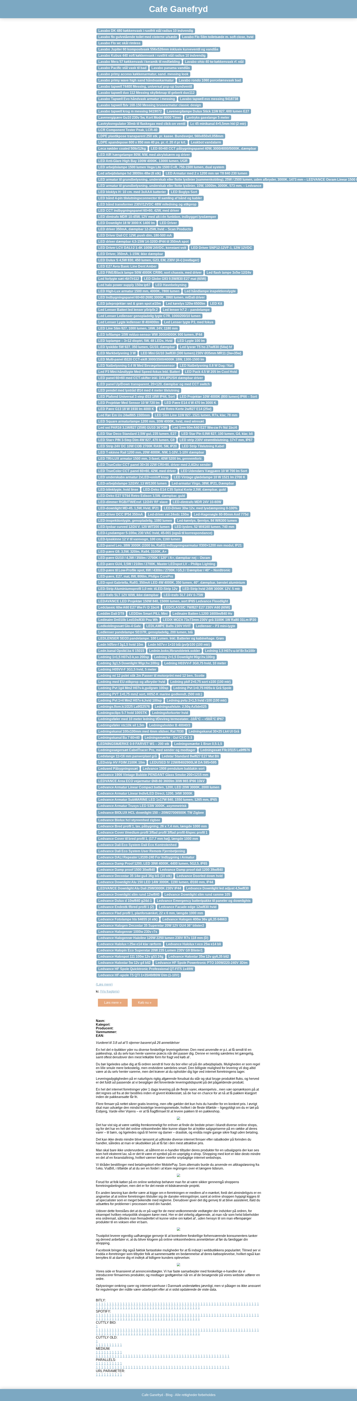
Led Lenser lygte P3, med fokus (188, 322)
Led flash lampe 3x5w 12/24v (229, 272)
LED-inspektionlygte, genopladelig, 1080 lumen (135, 520)
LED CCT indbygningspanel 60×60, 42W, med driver (138, 210)
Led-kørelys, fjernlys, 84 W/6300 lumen (207, 520)
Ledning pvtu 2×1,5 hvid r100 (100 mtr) (196, 700)
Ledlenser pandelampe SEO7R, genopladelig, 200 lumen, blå (145, 632)
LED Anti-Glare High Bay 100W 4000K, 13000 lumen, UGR (143, 161)
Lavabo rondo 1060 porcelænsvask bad (210, 80)
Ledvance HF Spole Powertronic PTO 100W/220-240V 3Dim (202, 962)
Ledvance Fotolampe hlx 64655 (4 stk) (127, 919)
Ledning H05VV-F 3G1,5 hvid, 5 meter (127, 669)
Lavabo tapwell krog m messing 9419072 (130, 111)
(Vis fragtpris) (109, 991)
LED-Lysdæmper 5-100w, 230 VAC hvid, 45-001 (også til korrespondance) (155, 533)
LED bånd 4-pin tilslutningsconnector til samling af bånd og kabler (150, 198)
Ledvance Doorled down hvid (200, 876)
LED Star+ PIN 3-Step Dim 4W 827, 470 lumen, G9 (136, 440)
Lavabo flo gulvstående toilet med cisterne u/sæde (137, 37)
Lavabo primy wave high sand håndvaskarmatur (136, 80)
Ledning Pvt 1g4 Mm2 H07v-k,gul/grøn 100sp (133, 688)
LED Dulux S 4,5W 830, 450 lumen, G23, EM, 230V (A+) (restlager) (148, 260)
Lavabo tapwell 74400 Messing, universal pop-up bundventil (145, 86)
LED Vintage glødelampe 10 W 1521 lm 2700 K (209, 477)
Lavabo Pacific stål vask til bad (122, 68)
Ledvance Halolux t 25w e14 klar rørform (129, 944)
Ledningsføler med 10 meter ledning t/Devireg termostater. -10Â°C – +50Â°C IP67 (161, 719)
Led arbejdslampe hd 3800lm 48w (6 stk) (129, 173)
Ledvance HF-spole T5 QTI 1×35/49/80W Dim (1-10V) (138, 975)
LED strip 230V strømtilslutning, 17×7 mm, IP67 (216, 440)
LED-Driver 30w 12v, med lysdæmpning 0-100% (200, 508)
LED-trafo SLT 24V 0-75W (183, 595)
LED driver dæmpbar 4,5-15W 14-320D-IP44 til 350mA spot (143, 241)
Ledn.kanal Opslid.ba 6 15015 (121, 651)
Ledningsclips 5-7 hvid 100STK (122, 713)
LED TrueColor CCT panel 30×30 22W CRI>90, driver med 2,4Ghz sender (154, 465)
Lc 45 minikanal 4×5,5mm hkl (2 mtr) (218, 123)
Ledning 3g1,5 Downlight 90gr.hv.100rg (128, 663)
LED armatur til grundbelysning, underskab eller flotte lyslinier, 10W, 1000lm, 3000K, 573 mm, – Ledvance (179, 185)
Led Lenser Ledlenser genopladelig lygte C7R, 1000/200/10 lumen (149, 316)
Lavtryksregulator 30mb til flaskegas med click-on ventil (141, 123)
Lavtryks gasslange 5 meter (207, 117)
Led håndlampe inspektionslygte (210, 291)
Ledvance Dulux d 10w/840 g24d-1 (125, 900)
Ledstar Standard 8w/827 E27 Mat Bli (190, 756)
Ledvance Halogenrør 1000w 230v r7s (127, 931)
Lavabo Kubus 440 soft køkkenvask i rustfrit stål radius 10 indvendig (152, 55)
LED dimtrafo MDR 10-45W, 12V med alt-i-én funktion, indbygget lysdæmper (157, 216)
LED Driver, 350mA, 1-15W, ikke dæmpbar (130, 254)
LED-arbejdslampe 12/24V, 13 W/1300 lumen (132, 483)
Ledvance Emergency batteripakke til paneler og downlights (204, 900)
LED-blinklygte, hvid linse (118, 489)
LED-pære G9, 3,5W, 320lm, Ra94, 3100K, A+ (132, 551)
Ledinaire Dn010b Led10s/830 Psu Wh (128, 620)
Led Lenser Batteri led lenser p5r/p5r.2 (128, 309)
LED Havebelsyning (171, 285)
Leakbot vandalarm (206, 142)
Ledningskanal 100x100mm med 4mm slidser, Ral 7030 (141, 731)
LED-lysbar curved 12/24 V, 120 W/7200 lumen (134, 527)
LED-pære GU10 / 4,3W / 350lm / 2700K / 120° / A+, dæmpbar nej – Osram (154, 558)
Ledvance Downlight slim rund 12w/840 (128, 894)
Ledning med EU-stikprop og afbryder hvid (131, 682)
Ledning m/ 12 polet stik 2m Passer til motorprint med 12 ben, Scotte (151, 675)
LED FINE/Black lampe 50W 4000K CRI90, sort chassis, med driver (150, 272)
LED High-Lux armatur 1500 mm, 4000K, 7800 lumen (139, 291)
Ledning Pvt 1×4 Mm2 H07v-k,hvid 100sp (130, 700)
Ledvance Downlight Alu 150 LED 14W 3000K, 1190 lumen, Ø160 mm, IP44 (155, 882)
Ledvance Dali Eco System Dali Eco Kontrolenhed (137, 845)
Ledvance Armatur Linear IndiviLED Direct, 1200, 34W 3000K (145, 793)
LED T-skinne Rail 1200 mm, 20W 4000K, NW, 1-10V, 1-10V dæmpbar (151, 452)
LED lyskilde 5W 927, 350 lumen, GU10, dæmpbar (136, 347)
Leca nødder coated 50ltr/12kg (122, 148)
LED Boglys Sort (184, 192)
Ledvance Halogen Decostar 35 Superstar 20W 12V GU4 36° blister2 (151, 925)
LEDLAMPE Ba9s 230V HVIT (168, 626)
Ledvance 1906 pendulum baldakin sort (174, 768)
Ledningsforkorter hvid (170, 713)
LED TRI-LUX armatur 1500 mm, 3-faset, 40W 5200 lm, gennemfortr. (150, 458)
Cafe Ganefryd (178, 9)
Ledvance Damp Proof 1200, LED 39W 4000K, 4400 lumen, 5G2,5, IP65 (152, 863)
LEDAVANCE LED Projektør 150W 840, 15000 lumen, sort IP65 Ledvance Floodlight (163, 601)
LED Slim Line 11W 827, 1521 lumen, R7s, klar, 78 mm (196, 415)
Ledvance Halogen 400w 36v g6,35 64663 (194, 919)
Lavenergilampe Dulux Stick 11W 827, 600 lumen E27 (208, 111)
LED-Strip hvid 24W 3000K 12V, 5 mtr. (211, 589)
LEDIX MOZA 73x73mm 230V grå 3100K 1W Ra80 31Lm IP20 (209, 620)
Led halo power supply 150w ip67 (124, 285)
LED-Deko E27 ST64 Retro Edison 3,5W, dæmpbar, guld (141, 496)
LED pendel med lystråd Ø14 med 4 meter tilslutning (138, 390)
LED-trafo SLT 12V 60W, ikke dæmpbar (128, 595)
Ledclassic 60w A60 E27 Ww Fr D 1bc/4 (128, 607)
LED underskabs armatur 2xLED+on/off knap (133, 477)
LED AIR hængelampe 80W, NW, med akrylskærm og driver (144, 154)
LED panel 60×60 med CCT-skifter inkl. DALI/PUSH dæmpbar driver (150, 378)
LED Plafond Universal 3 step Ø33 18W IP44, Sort (136, 396)
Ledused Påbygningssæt (118, 768)
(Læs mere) (104, 984)
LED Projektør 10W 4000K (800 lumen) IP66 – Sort (218, 396)
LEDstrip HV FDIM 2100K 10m (121, 762)
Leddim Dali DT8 (111, 613)
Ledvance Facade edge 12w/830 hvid (188, 907)
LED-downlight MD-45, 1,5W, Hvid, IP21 (128, 508)
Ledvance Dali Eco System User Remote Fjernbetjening (141, 851)
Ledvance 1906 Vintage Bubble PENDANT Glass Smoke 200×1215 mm (153, 775)
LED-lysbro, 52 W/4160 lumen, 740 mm (204, 527)
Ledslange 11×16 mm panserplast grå (127, 756)
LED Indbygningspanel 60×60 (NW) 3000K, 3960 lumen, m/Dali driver (151, 297)
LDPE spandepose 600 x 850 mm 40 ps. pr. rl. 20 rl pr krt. (142, 142)
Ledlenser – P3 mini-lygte (215, 626)
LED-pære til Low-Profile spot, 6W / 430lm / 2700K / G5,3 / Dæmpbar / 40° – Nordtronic (164, 570)
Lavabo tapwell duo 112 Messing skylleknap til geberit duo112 (146, 92)
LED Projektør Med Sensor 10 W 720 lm (128, 403)
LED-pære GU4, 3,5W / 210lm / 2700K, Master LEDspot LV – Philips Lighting (156, 564)
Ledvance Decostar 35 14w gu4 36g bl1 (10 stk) (135, 876)
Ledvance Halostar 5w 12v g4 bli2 (124, 962)
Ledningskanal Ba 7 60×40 (119, 737)
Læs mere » (112, 1002)
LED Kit (216, 303)
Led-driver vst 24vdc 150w (168, 514)
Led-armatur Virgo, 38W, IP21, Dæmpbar (203, 483)
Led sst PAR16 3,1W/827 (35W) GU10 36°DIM (132, 427)
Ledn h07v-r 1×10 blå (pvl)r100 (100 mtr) (179, 644)
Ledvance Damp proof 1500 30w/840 (126, 869)
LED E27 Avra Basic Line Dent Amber (127, 266)
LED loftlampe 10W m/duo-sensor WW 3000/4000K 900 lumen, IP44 (150, 334)
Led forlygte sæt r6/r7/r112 (118, 278)
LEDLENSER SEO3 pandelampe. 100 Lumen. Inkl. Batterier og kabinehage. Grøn (161, 638)
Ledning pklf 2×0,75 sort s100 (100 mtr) (200, 682)
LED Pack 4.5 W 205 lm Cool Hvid (211, 372)
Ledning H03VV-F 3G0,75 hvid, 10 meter (195, 663)
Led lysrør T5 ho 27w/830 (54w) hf (206, 347)
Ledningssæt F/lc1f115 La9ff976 (225, 750)
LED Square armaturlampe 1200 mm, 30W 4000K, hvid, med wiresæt (151, 421)
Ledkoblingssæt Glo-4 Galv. (119, 626)
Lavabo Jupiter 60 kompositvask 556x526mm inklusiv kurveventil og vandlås (158, 49)
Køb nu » (144, 1002)
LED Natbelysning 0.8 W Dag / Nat (206, 365)
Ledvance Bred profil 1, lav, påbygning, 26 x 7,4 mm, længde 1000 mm (152, 826)
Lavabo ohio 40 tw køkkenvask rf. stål (214, 61)
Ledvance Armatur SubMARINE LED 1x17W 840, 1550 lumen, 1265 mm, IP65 (157, 799)
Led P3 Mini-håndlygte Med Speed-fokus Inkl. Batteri (139, 372)
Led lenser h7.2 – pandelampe (186, 309)
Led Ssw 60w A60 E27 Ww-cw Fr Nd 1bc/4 (204, 427)
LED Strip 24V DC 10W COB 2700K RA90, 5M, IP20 (137, 446)
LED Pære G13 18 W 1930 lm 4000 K (126, 409)
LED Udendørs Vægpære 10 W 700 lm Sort (214, 471)
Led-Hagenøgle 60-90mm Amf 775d (221, 514)
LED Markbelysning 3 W (117, 353)
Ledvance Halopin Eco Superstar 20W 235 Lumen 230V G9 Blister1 (150, 950)
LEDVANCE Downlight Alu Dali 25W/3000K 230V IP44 (139, 888)
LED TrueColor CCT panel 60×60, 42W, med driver (137, 471)
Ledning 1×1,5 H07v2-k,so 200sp (123, 657)
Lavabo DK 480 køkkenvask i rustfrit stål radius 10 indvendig (145, 30)
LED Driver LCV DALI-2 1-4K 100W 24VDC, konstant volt (142, 247)
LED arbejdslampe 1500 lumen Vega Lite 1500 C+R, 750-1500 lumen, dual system (161, 167)
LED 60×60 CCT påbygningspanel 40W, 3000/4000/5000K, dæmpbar (203, 148)
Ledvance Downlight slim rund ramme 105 (197, 894)
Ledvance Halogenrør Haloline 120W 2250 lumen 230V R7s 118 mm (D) (153, 938)
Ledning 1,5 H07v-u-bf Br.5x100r (230, 651)
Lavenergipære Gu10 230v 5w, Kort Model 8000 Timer (139, 117)
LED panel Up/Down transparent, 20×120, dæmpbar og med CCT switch (154, 384)
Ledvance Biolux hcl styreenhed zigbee (129, 820)
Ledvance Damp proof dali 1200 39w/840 (191, 869)
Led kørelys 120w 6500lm (185, 303)
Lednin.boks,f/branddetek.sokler (174, 651)
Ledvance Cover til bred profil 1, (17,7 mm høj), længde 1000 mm (148, 838)
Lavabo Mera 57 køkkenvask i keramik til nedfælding (139, 61)
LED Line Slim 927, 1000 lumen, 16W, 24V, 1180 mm (138, 328)
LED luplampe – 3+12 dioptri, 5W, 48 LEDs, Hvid (135, 340)
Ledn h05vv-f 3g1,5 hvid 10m (120, 644)
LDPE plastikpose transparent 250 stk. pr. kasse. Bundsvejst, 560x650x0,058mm (160, 136)
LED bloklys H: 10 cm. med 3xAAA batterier (132, 192)
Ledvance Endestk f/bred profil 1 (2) (126, 907)
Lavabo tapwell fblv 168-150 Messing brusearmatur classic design (149, 105)
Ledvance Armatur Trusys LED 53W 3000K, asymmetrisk (142, 806)
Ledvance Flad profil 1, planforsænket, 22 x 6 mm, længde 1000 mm (150, 913)
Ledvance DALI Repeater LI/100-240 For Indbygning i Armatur (146, 857)
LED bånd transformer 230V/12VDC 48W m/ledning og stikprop (147, 204)
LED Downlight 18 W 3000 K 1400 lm (126, 223)
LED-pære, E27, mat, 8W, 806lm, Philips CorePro (135, 576)
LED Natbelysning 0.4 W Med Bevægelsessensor (136, 365)
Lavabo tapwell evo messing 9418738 (209, 99)
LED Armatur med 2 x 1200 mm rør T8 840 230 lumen (206, 173)
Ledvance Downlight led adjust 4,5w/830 (217, 888)
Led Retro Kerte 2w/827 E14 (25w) (185, 409)
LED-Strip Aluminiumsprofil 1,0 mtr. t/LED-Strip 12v (137, 589)
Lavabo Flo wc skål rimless (119, 43)
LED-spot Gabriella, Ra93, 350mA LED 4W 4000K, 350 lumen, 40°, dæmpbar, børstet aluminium (171, 582)
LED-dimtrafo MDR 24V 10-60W (197, 502)
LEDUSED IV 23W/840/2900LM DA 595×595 (183, 762)
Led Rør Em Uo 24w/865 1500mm (124, 415)
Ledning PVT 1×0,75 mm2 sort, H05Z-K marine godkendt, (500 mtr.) (150, 694)
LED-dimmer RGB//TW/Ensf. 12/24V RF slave (133, 502)
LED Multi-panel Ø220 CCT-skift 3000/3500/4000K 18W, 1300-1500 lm (151, 359)
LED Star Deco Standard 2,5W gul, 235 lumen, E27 (137, 434)
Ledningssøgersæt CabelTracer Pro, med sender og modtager (146, 750)
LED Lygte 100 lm (191, 340)
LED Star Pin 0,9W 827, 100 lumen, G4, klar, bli (217, 434)
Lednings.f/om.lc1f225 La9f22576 (124, 706)
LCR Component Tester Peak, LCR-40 (127, 130)
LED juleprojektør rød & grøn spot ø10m (129, 303)
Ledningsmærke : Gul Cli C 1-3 (168, 737)
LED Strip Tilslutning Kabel (203, 446)
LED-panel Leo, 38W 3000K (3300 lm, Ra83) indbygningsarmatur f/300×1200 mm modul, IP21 (170, 545)
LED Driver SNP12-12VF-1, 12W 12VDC (221, 247)
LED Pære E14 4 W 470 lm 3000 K (190, 403)
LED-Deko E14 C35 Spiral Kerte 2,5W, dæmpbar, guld (184, 489)
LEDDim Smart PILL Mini (148, 613)
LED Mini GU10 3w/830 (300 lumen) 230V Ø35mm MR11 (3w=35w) (191, 353)
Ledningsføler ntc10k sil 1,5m (121, 725)
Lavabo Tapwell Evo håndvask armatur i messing (136, 99)
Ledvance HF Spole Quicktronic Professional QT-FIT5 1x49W (145, 969)
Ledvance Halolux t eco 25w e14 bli (193, 944)
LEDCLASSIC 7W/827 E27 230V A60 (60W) (197, 607)
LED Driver (168, 223)
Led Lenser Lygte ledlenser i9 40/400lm (128, 322)
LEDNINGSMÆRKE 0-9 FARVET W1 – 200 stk (133, 744)
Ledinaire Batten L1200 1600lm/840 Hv (202, 613)
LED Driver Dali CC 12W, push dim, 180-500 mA (135, 235)
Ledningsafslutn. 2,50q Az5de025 (181, 706)
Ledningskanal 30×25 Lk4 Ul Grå (214, 731)
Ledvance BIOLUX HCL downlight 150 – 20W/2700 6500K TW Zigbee (151, 812)
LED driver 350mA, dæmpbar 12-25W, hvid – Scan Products (144, 229)
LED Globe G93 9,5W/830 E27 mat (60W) (175, 278)
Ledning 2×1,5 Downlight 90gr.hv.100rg (184, 657)
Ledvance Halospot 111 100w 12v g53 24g (130, 956)
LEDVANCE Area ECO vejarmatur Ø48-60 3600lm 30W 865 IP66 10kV (151, 781)
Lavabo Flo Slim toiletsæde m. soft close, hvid (217, 37)
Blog (169, 1395)
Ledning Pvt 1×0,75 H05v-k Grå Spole (202, 688)
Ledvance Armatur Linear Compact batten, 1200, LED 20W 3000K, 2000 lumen (158, 787)
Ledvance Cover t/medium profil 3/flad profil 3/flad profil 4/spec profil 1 (152, 832)
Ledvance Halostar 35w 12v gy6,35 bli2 (198, 956)
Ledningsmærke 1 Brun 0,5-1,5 (198, 744)
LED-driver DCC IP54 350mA (120, 514)
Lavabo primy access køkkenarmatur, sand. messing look (143, 74)
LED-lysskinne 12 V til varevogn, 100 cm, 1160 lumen (139, 539)
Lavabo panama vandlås (170, 68)
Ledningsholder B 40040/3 (169, 725)
